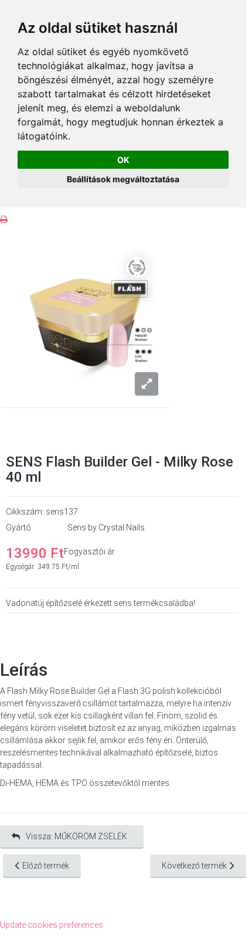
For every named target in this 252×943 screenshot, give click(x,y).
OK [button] (123, 160)
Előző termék (45, 865)
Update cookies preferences (51, 925)
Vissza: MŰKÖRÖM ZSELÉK (76, 836)
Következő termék (194, 865)
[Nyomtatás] (4, 219)
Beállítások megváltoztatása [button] (123, 179)
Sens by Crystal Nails (106, 527)
